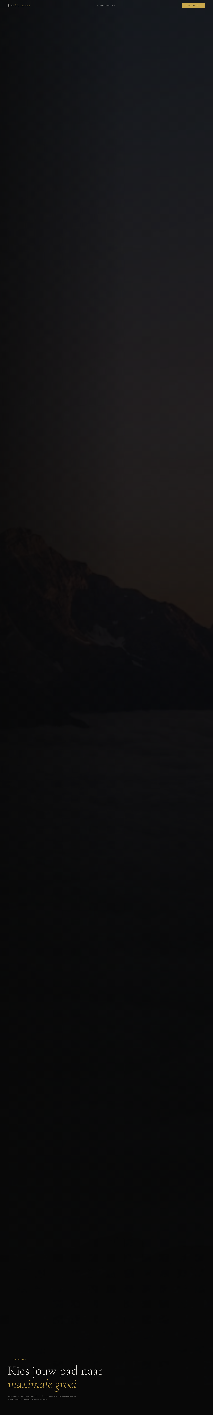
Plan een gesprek (194, 5)
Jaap (19, 5)
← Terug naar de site (106, 5)
